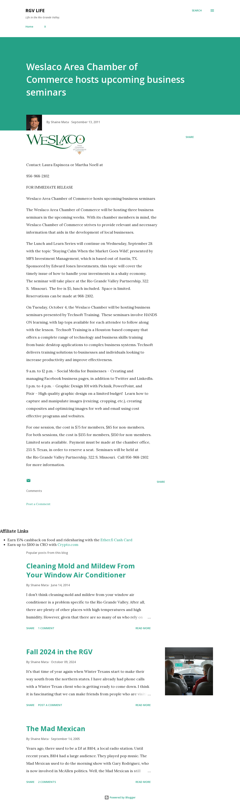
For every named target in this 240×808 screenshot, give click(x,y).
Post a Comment (38, 504)
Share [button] (190, 137)
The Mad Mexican (55, 728)
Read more (143, 628)
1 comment (46, 628)
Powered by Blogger (122, 797)
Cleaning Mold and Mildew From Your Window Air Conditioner (80, 570)
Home (29, 26)
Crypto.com (68, 544)
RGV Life (35, 10)
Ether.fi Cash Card (116, 539)
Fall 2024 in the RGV (59, 651)
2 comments (47, 782)
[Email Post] (28, 481)
